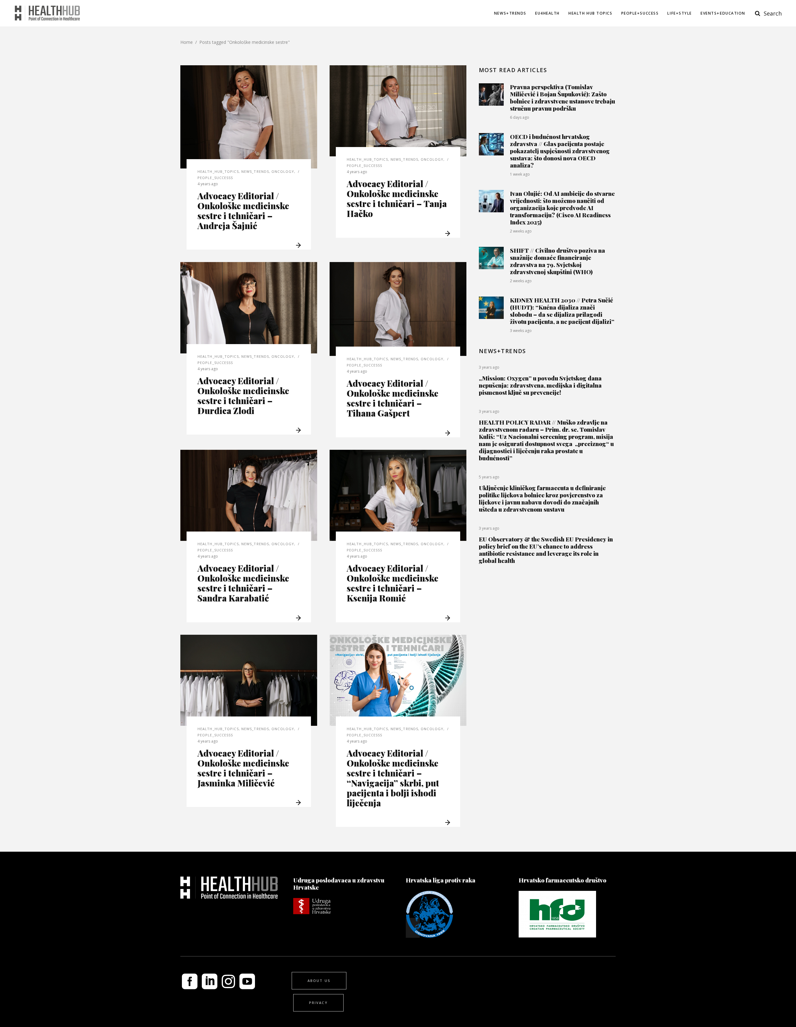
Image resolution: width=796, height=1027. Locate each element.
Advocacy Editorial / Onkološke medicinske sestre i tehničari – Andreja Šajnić (243, 210)
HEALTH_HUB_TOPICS (218, 171)
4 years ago (207, 184)
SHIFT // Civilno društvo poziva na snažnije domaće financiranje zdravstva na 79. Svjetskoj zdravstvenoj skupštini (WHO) (557, 261)
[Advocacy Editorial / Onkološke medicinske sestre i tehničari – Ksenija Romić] (398, 495)
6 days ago (519, 117)
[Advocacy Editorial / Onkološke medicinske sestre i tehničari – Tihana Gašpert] (398, 309)
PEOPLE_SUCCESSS (215, 177)
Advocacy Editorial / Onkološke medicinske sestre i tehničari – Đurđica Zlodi (243, 395)
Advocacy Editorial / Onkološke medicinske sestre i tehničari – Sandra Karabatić (243, 583)
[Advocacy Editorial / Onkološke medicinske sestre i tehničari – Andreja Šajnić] (248, 116)
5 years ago (489, 477)
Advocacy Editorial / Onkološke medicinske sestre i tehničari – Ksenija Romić (392, 583)
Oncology (282, 171)
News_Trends (255, 171)
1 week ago (520, 174)
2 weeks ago (521, 231)
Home (186, 42)
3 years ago (489, 367)
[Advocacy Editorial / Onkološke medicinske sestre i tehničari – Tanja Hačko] (398, 110)
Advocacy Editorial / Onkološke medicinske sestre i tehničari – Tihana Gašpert (392, 398)
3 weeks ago (521, 330)
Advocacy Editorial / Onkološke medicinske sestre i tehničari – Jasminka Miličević (243, 768)
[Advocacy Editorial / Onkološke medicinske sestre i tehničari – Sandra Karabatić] (248, 495)
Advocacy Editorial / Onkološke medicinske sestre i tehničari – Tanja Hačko (397, 198)
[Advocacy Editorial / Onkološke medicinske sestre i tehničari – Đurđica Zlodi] (248, 307)
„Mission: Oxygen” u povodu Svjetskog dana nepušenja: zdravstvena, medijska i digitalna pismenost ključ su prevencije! (540, 385)
